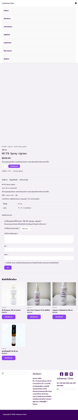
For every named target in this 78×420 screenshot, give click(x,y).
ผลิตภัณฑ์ (7, 35)
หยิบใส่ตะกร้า (14, 166)
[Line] (71, 374)
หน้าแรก (6, 10)
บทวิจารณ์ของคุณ (11, 233)
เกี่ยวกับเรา (7, 19)
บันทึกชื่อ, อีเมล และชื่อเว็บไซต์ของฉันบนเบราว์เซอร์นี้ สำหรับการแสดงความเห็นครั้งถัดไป (32, 263)
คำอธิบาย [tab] (5, 180)
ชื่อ (5, 246)
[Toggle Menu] (73, 19)
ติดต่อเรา (6, 59)
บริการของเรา (8, 27)
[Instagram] (66, 374)
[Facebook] (61, 374)
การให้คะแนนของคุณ (12, 228)
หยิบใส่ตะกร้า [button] (9, 317)
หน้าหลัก (4, 147)
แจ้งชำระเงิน (7, 43)
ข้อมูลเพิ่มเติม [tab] (13, 180)
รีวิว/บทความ (8, 51)
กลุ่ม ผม (10, 147)
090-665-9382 (64, 383)
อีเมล (6, 255)
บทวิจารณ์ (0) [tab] (23, 180)
